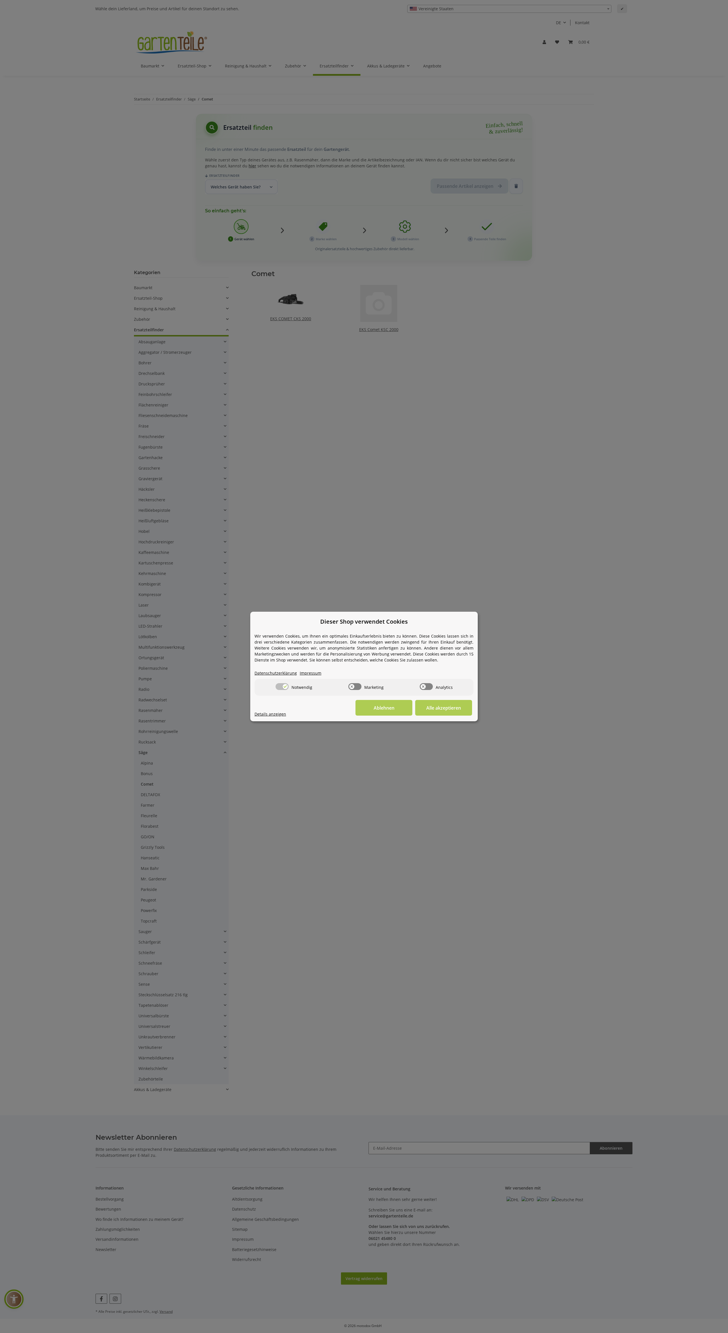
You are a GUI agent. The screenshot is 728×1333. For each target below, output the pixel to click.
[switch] (282, 686)
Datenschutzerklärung (276, 673)
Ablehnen (384, 708)
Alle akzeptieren (443, 708)
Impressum (310, 673)
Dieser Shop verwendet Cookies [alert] (364, 621)
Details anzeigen (270, 714)
